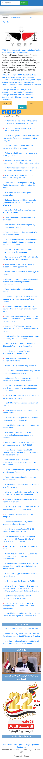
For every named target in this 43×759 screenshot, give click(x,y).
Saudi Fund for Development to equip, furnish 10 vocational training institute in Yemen (19, 185)
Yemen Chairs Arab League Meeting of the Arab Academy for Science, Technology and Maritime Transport (20, 318)
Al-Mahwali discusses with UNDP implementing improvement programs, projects (18, 435)
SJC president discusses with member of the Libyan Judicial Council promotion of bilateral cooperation (20, 242)
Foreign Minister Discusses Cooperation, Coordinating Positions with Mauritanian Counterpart (18, 97)
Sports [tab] (6, 22)
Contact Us (21, 747)
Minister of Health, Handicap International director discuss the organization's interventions (20, 281)
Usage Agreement (32, 745)
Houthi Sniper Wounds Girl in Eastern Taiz (21, 627)
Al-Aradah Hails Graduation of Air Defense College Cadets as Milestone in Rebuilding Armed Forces (20, 566)
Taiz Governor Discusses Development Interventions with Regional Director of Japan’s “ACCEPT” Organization (19, 538)
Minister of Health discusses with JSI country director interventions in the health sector (20, 308)
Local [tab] (5, 18)
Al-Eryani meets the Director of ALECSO (21, 581)
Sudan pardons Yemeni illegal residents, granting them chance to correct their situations (19, 202)
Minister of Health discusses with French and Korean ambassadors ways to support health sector (20, 388)
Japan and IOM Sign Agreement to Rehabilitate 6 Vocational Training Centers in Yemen (20, 328)
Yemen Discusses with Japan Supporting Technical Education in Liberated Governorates (20, 556)
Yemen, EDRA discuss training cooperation (21, 366)
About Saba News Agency (13, 745)
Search (24, 3)
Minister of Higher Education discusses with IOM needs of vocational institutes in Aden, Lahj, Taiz (21, 138)
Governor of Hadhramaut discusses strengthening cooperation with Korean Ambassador (18, 605)
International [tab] (16, 18)
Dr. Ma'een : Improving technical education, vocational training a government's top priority (21, 298)
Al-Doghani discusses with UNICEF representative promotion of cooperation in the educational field (20, 452)
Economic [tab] (28, 18)
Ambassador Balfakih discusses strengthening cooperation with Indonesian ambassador (20, 462)
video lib (21, 649)
